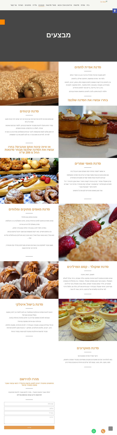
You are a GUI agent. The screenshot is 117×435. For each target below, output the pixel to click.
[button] (115, 11)
